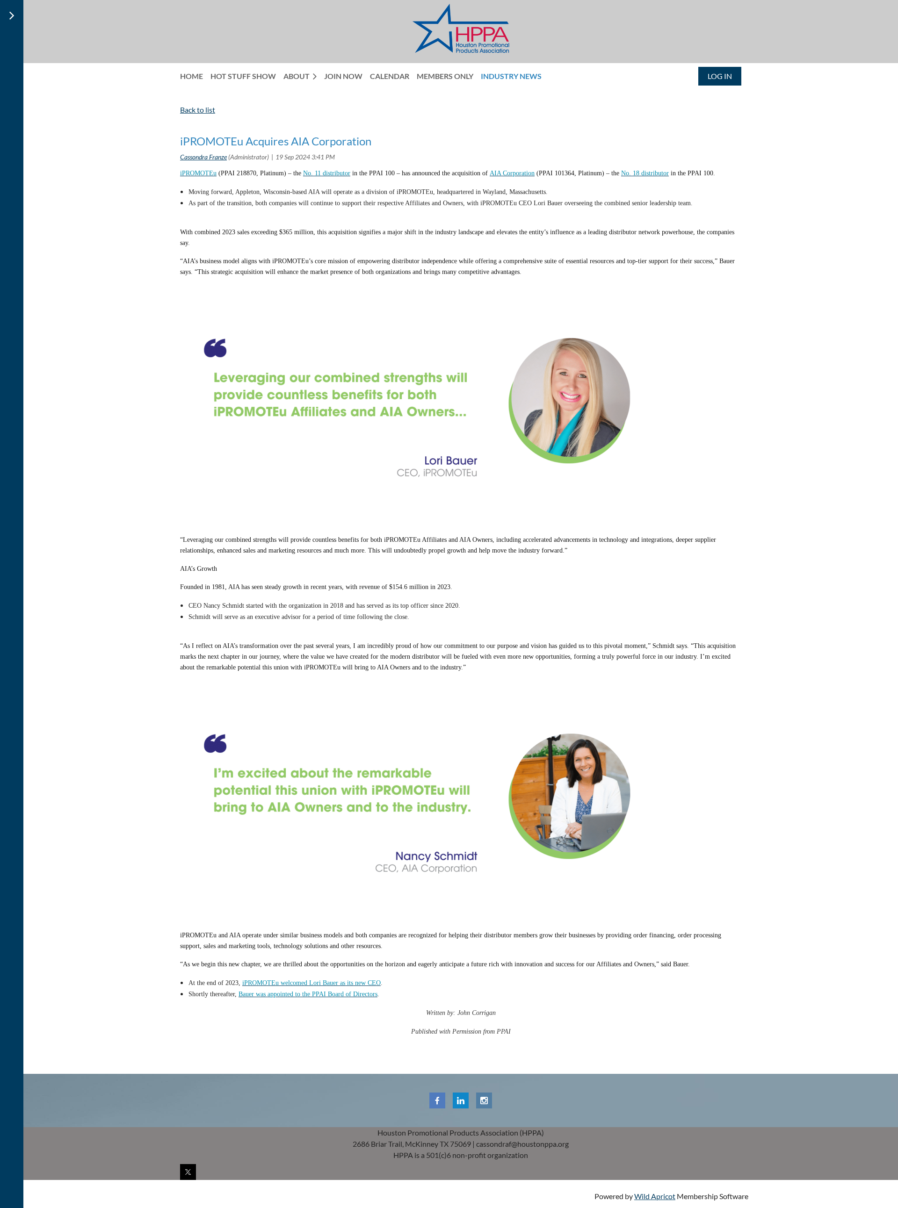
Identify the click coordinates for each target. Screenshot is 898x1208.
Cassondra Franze (203, 157)
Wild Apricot (654, 1196)
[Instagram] (484, 1100)
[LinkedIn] (461, 1100)
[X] (188, 1172)
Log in (720, 76)
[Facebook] (437, 1100)
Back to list (197, 109)
